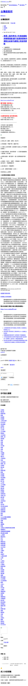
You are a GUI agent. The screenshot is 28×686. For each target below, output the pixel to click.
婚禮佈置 (3, 543)
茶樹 (2, 614)
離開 (9, 683)
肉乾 (2, 449)
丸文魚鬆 (3, 578)
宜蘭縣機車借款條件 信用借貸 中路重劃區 (15, 335)
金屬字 (2, 554)
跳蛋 (2, 595)
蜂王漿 (2, 497)
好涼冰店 (3, 422)
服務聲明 (16, 665)
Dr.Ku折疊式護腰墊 (6, 517)
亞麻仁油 (3, 495)
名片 (5, 29)
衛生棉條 (3, 602)
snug (2, 468)
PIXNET (7, 663)
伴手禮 (2, 445)
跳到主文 (3, 15)
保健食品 (3, 493)
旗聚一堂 (3, 436)
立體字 (2, 550)
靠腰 (2, 520)
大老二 (2, 584)
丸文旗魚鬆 (4, 580)
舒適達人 (3, 604)
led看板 (2, 564)
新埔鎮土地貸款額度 (6, 296)
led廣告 (2, 561)
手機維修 (3, 598)
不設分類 (12, 23)
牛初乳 (2, 499)
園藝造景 (3, 509)
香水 (2, 616)
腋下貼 (2, 427)
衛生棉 (2, 600)
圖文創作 (12, 364)
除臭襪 (2, 417)
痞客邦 (10, 360)
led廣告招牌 (4, 556)
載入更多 (3, 370)
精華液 (2, 612)
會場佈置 (3, 545)
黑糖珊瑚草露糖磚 (5, 531)
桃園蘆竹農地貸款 (5, 293)
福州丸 (2, 456)
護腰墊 (2, 524)
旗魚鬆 (2, 438)
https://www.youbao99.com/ (7, 100)
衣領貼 (2, 410)
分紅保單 (3, 508)
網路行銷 (3, 605)
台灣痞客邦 (7, 11)
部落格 (5, 28)
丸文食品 (3, 435)
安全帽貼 (3, 424)
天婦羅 (2, 453)
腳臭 (2, 415)
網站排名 (3, 536)
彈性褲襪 (3, 577)
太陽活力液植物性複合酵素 (8, 527)
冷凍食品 (3, 458)
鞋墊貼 (2, 433)
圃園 (2, 619)
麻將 (2, 582)
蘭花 (2, 515)
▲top (2, 367)
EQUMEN (3, 624)
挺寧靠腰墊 (4, 518)
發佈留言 (3, 379)
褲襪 (2, 575)
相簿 (5, 26)
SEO (2, 538)
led (1, 559)
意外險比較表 (4, 506)
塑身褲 (2, 623)
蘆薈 (2, 610)
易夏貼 (2, 426)
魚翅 (2, 460)
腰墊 (2, 522)
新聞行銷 (3, 608)
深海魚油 (3, 501)
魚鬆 (2, 440)
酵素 (2, 502)
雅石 (2, 513)
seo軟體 (3, 535)
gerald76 (3, 352)
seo (1, 607)
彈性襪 (2, 573)
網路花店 (3, 541)
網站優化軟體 (4, 533)
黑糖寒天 (3, 529)
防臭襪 (2, 419)
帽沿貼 (2, 411)
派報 (2, 548)
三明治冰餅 (4, 420)
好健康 (2, 492)
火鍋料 (2, 454)
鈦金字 (2, 562)
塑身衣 (2, 621)
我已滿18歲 (3, 683)
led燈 (2, 557)
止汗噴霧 (3, 431)
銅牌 (2, 552)
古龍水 (2, 617)
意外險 (2, 504)
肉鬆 (2, 442)
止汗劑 (2, 429)
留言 (14, 360)
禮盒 (2, 444)
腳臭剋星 (3, 413)
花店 (2, 539)
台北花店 (3, 547)
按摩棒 (2, 593)
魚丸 (2, 451)
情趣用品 (3, 591)
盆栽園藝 (3, 511)
